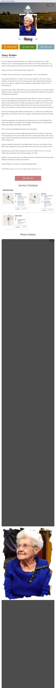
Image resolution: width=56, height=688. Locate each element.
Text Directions (18, 208)
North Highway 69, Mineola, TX (22, 223)
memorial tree (18, 169)
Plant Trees (24, 208)
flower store (39, 169)
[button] (8, 197)
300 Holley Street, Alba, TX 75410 (22, 204)
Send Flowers (24, 226)
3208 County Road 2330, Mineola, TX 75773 (48, 205)
